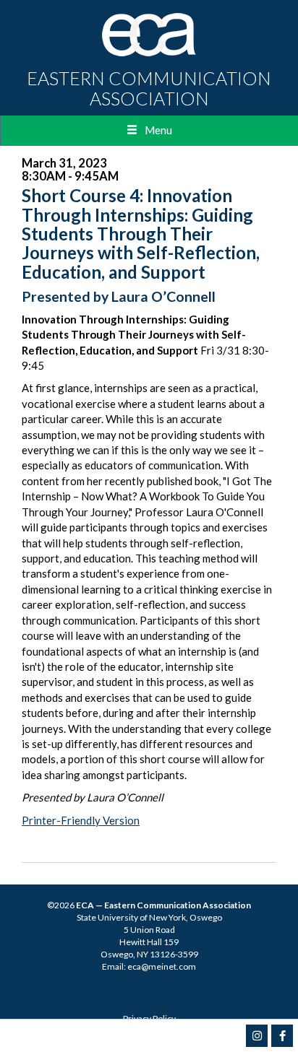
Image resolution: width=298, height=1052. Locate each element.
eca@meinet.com (161, 966)
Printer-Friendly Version (81, 820)
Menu (158, 129)
